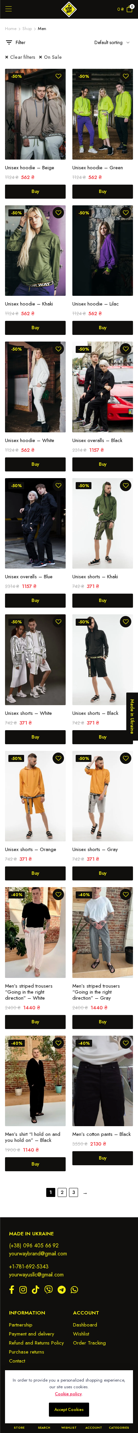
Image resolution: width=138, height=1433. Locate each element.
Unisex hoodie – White (29, 440)
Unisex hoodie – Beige (29, 167)
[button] (58, 76)
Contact (17, 1361)
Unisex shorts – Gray (95, 849)
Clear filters (23, 57)
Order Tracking (89, 1343)
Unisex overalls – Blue (29, 576)
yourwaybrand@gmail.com (38, 1253)
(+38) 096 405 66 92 (34, 1245)
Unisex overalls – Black (97, 440)
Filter (20, 42)
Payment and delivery (31, 1334)
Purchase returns (26, 1352)
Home (10, 28)
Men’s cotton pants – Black (101, 1134)
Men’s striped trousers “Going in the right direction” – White (29, 992)
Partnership (20, 1324)
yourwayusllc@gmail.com (36, 1274)
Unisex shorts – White (28, 713)
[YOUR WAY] (69, 9)
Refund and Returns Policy (36, 1343)
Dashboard (85, 1324)
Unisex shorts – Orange (30, 849)
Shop (27, 28)
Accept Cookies (69, 1410)
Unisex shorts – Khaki (95, 576)
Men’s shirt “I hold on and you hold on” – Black (32, 1137)
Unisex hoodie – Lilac (95, 304)
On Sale (53, 57)
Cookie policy (68, 1394)
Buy (35, 191)
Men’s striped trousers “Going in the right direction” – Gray (96, 992)
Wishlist (81, 1334)
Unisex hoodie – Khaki (29, 304)
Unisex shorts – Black (95, 713)
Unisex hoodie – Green (97, 167)
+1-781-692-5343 (29, 1266)
